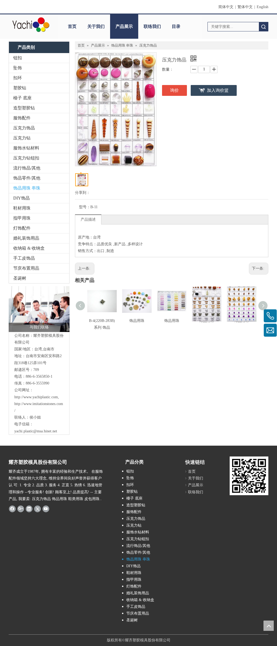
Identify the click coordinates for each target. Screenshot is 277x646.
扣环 (17, 78)
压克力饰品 (24, 128)
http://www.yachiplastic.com (36, 397)
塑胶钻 (19, 88)
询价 (174, 90)
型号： (84, 207)
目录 (176, 26)
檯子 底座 (22, 98)
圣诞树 (19, 278)
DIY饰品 (21, 198)
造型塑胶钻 (24, 108)
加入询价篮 (218, 90)
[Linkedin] (29, 508)
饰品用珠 (136, 321)
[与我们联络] (39, 309)
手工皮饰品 (24, 258)
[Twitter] (37, 508)
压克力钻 (22, 138)
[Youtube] (45, 508)
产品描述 (88, 219)
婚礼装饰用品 (26, 238)
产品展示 (124, 26)
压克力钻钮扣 (26, 158)
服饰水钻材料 (26, 148)
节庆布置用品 (26, 268)
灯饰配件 (22, 228)
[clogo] (31, 24)
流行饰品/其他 (26, 168)
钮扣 (17, 58)
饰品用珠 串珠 (26, 188)
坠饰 (17, 68)
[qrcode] (249, 475)
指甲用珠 (22, 218)
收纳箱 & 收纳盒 (29, 248)
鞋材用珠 (22, 208)
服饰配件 (22, 118)
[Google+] (20, 508)
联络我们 (152, 26)
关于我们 (96, 26)
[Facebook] (12, 508)
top (268, 626)
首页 (72, 26)
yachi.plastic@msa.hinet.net (35, 431)
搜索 (263, 26)
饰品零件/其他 (26, 178)
